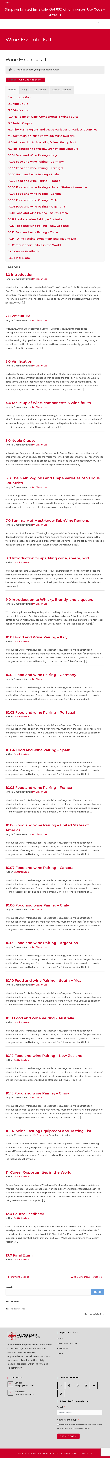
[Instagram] (77, 1385)
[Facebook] (69, 1385)
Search (9, 1287)
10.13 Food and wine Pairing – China (33, 232)
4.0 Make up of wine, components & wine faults (48, 403)
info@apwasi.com (24, 1385)
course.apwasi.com (25, 1394)
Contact (61, 1353)
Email (60, 1407)
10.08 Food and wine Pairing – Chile (33, 200)
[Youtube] (94, 1385)
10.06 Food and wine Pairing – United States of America (47, 187)
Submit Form (68, 1436)
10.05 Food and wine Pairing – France (34, 181)
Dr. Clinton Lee (39, 279)
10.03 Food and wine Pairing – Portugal (35, 168)
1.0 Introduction (19, 97)
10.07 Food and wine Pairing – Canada (35, 193)
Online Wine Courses (67, 1343)
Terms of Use (86, 1453)
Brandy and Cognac (18, 1276)
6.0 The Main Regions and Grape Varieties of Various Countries (52, 129)
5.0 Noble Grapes (20, 123)
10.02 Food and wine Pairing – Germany (36, 161)
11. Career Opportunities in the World (34, 245)
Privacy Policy (71, 1453)
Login (8, 2)
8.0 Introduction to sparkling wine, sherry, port (47, 558)
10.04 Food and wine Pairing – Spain (33, 174)
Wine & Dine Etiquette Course (86, 1276)
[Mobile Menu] (102, 24)
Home (60, 1338)
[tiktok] (61, 1393)
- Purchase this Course (25, 80)
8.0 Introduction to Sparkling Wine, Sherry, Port (42, 142)
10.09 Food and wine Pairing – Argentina (36, 206)
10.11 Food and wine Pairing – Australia (35, 219)
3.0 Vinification (18, 110)
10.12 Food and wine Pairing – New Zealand (38, 225)
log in (20, 69)
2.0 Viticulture (18, 103)
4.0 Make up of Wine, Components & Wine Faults (43, 116)
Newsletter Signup (67, 1419)
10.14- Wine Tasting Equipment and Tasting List (42, 238)
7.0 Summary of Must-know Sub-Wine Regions (41, 136)
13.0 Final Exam (19, 258)
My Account (62, 1348)
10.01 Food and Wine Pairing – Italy (32, 155)
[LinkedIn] (85, 1385)
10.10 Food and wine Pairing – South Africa (38, 213)
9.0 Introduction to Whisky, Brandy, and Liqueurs (43, 148)
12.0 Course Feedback (23, 251)
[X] (61, 1385)
